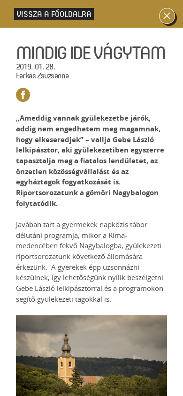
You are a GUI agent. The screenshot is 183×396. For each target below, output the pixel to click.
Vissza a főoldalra (54, 14)
